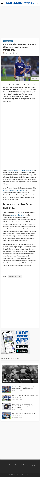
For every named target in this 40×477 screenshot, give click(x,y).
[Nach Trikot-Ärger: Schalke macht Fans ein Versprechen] (6, 415)
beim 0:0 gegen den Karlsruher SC (14, 190)
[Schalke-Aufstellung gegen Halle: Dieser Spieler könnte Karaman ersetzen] (6, 389)
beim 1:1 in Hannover (18, 215)
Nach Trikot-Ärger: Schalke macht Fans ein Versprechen (24, 414)
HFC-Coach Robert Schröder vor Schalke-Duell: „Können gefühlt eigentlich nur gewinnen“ (25, 405)
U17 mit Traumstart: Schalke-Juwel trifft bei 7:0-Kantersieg (25, 396)
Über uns (5, 465)
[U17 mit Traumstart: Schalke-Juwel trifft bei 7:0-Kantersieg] (6, 398)
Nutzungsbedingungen (29, 465)
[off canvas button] (2, 3)
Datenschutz (18, 465)
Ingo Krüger (8, 53)
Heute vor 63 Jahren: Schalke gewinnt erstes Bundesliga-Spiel (19, 380)
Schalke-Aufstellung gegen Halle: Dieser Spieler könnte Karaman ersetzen (24, 387)
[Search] (37, 3)
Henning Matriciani (15, 276)
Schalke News (8, 41)
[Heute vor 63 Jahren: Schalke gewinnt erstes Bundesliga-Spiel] (20, 374)
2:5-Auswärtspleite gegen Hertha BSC (20, 170)
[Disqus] (20, 302)
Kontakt (11, 465)
